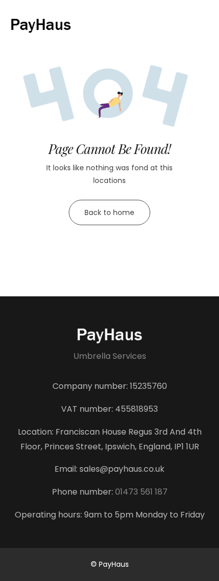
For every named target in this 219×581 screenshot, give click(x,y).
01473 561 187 (141, 492)
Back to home (109, 212)
